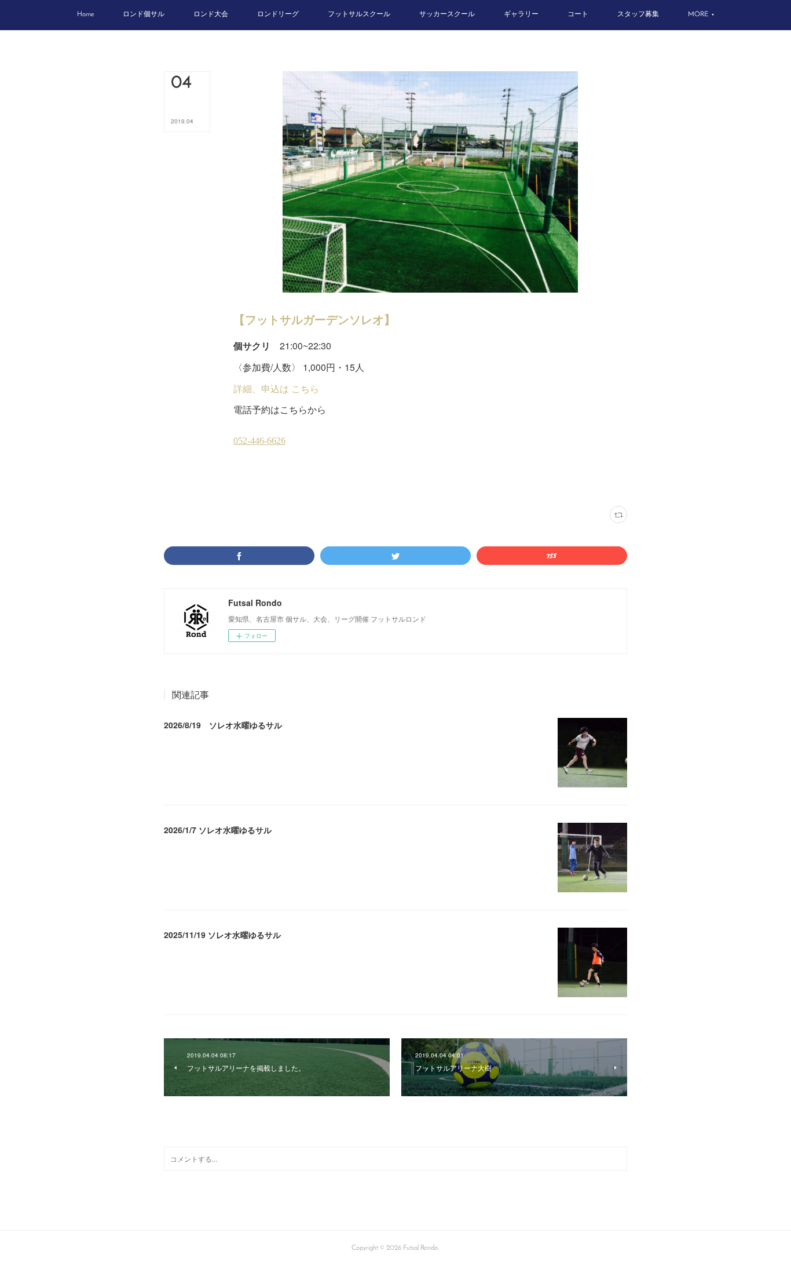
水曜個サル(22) (284, 483)
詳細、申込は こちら (276, 388)
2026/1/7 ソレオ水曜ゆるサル (218, 830)
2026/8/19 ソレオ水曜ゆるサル (223, 725)
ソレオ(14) (247, 483)
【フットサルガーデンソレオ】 (314, 319)
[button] (85, 15)
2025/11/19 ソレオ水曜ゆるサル (222, 934)
